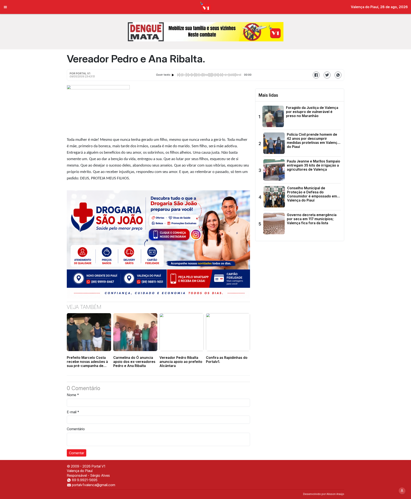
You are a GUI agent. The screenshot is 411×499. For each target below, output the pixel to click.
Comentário (76, 429)
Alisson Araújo (335, 494)
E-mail (73, 412)
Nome (73, 395)
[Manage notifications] (402, 490)
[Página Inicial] (206, 7)
